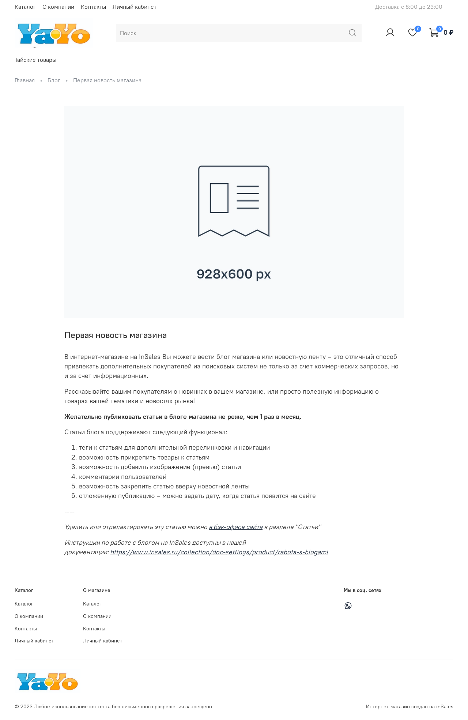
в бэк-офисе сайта (236, 527)
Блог (54, 80)
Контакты (93, 6)
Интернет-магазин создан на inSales (409, 706)
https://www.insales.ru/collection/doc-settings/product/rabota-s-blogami (219, 552)
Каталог (25, 6)
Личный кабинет (134, 6)
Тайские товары (35, 59)
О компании (58, 6)
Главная (25, 80)
